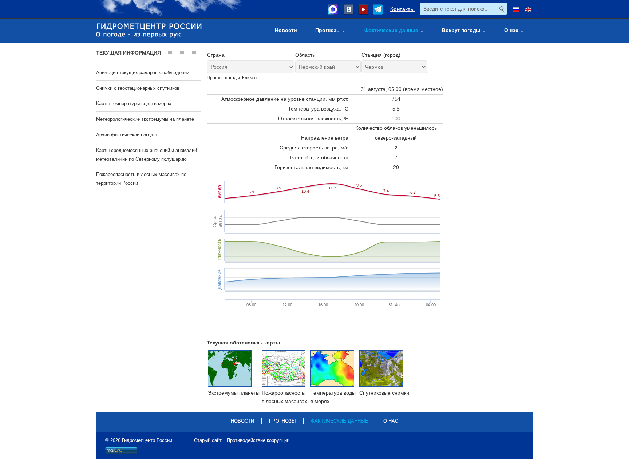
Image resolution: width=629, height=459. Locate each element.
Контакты (402, 9)
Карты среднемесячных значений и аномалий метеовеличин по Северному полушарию (146, 155)
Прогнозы (282, 421)
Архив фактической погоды (126, 134)
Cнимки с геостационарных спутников (137, 88)
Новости (242, 421)
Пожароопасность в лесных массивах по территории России (141, 179)
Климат (249, 77)
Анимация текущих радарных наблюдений (142, 72)
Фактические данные (339, 421)
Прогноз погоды (223, 77)
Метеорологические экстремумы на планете (145, 119)
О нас (390, 421)
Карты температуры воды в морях (133, 103)
